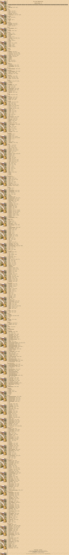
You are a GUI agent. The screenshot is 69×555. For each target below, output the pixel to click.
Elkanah (9, 135)
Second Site (34, 553)
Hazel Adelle (10, 481)
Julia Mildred (10, 508)
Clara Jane (10, 424)
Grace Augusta (11, 28)
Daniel (9, 104)
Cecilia (9, 418)
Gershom (10, 228)
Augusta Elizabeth (11, 68)
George (9, 35)
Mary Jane (10, 76)
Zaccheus (10, 185)
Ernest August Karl (12, 356)
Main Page (10, 4)
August (9, 341)
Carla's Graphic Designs (47, 553)
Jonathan (10, 56)
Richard (10, 82)
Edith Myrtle (10, 434)
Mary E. (9, 540)
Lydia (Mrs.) (10, 142)
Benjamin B (10, 196)
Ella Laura (10, 448)
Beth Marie (10, 412)
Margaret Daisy (11, 116)
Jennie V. (10, 496)
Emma (9, 49)
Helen (9, 482)
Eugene (9, 454)
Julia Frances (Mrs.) (11, 245)
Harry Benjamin (11, 66)
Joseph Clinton (11, 504)
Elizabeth (10, 51)
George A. (10, 466)
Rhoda (9, 275)
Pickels (9, 126)
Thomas (9, 45)
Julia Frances (10, 244)
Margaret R (10, 530)
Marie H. (9, 531)
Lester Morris (10, 514)
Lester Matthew (11, 513)
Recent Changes (53, 4)
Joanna (9, 237)
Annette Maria (10, 406)
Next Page (66, 4)
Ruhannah (10, 286)
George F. (11, 469)
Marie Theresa (10, 386)
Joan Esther (10, 497)
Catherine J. (10, 417)
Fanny (9, 456)
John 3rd (10, 240)
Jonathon (10, 57)
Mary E (9, 539)
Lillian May (10, 517)
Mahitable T (10, 24)
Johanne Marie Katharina (12, 375)
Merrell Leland (10, 89)
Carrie (9, 352)
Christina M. (10, 423)
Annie (9, 340)
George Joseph (11, 471)
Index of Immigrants (35, 4)
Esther (9, 222)
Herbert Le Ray (11, 485)
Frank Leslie (10, 464)
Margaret (10, 98)
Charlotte (10, 206)
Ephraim (9, 221)
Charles (9, 201)
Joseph (9, 109)
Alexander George (11, 397)
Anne (9, 147)
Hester (9, 140)
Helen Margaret (12, 366)
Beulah (9, 413)
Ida (9, 487)
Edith (9, 432)
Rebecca (10, 267)
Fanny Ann (10, 52)
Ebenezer (10, 148)
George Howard (12, 364)
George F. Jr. (10, 470)
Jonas (9, 164)
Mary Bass (10, 119)
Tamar (9, 77)
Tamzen (9, 78)
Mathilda (9, 545)
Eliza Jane (10, 13)
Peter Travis (10, 73)
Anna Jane (10, 403)
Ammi (9, 189)
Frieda (9, 357)
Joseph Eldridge (11, 507)
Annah (9, 33)
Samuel (9, 178)
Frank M (9, 465)
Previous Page (62, 4)
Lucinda (9, 251)
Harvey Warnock (11, 480)
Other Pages (58, 4)
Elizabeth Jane (11, 14)
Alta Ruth (10, 84)
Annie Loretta (10, 408)
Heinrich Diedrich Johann (13, 365)
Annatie (9, 319)
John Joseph (10, 501)
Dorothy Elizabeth (11, 71)
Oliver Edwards (12, 124)
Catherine (10, 414)
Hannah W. (10, 23)
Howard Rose (10, 486)
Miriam (9, 264)
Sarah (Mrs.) (10, 183)
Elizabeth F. (11, 445)
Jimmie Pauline (11, 88)
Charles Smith (10, 205)
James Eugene (11, 492)
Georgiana (10, 474)
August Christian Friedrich (13, 342)
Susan (9, 130)
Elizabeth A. (10, 443)
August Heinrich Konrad (12, 346)
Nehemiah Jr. (10, 266)
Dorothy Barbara (11, 429)
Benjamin (10, 63)
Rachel (9, 41)
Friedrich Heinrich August (13, 360)
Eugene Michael (12, 455)
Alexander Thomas (11, 398)
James (9, 141)
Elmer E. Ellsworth (11, 449)
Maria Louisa (10, 256)
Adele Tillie (10, 331)
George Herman (12, 361)
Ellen (9, 87)
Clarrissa (10, 207)
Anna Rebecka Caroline (12, 339)
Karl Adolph (11, 377)
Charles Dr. (10, 202)
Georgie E (10, 475)
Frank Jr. (10, 72)
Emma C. (10, 451)
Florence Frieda (11, 461)
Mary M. (9, 544)
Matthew (9, 120)
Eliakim (9, 151)
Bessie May (10, 34)
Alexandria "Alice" (11, 400)
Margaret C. (10, 529)
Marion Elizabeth (11, 534)
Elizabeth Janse (11, 329)
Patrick (9, 99)
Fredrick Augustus (11, 227)
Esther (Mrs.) (10, 223)
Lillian (9, 515)
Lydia (9, 114)
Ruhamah (10, 281)
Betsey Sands (10, 200)
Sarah (9, 61)
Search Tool (23, 4)
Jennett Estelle (11, 493)
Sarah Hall (10, 297)
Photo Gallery (30, 4)
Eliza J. (9, 439)
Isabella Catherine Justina (13, 490)
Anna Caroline (11, 334)
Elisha (9, 152)
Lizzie (9, 518)
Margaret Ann (10, 528)
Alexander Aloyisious (12, 396)
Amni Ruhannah (11, 191)
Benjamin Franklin (11, 197)
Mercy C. (10, 121)
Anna (9, 103)
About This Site (14, 4)
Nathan (9, 40)
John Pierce (10, 243)
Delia (9, 94)
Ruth (9, 287)
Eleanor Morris (11, 438)
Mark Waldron (35, 551)
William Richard (11, 384)
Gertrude (10, 324)
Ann (9, 9)
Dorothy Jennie (11, 430)
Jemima (9, 158)
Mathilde (9, 546)
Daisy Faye (10, 7)
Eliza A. (9, 19)
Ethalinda (10, 108)
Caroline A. (10, 350)
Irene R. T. (10, 488)
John (9, 20)
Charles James (11, 419)
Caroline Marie (12, 351)
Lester (9, 512)
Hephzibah (10, 234)
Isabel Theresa (11, 370)
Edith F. (9, 433)
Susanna (10, 299)
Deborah (10, 105)
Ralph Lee (10, 92)
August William (11, 347)
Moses (9, 25)
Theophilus (10, 131)
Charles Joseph (11, 422)
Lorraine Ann (10, 519)
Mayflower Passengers (47, 4)
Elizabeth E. (10, 444)
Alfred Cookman (11, 401)
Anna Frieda (10, 335)
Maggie (9, 524)
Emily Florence (11, 450)
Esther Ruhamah (11, 224)
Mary (9, 39)
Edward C (10, 435)
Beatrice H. (10, 411)
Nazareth (10, 122)
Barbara (9, 195)
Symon (9, 44)
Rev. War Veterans (41, 4)
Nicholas (10, 392)
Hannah (9, 30)
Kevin (9, 509)
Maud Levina (10, 547)
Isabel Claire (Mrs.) (11, 369)
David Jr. (10, 428)
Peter (9, 125)
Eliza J (9, 12)
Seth (9, 127)
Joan (9, 17)
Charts (26, 4)
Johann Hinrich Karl (12, 372)
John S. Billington (11, 502)
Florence (10, 460)
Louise (9, 520)
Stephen (9, 129)
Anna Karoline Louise (12, 336)
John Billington (11, 498)
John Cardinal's (31, 553)
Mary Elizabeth (11, 541)
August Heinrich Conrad (12, 345)
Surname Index (19, 4)
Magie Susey (10, 525)
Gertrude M (10, 476)
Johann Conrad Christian (12, 371)
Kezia (9, 248)
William (9, 305)
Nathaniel (10, 265)
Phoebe (9, 173)
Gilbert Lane (10, 477)
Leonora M (11, 381)
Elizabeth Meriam (11, 217)
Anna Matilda (10, 337)
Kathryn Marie (11, 380)
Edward (9, 320)
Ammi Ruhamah (11, 190)
